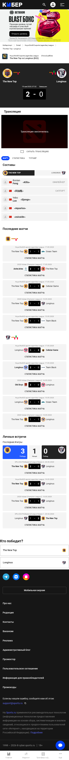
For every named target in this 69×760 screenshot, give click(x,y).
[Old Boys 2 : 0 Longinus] (52, 73)
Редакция (8, 612)
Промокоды (9, 687)
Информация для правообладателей (23, 678)
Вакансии (8, 631)
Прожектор (9, 659)
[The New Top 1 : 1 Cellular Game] (16, 72)
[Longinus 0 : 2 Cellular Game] (55, 73)
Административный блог (16, 650)
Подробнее (36, 732)
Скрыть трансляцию (37, 151)
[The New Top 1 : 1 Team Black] (14, 72)
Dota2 (18, 45)
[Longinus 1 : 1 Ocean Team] (51, 72)
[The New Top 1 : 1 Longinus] (15, 72)
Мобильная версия (34, 590)
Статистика (18, 158)
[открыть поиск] (44, 5)
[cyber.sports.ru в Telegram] (7, 577)
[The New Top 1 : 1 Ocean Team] (19, 72)
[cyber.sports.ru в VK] (17, 577)
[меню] (62, 4)
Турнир (33, 158)
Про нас (7, 603)
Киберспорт (7, 45)
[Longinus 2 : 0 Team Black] (53, 72)
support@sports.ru (13, 703)
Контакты (8, 622)
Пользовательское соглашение (20, 668)
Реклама (8, 640)
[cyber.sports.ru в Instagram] (27, 577)
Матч (5, 158)
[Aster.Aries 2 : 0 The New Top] (18, 73)
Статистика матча (35, 258)
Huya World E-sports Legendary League (39, 45)
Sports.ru (11, 712)
